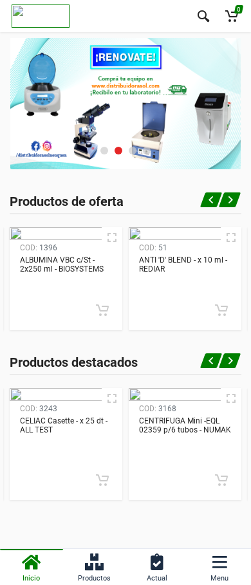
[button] (104, 151)
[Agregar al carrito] (102, 310)
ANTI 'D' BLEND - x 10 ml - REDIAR (183, 264)
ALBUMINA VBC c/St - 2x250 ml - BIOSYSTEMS (62, 264)
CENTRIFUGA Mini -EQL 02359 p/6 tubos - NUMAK (185, 425)
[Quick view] (112, 237)
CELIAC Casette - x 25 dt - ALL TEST (63, 425)
